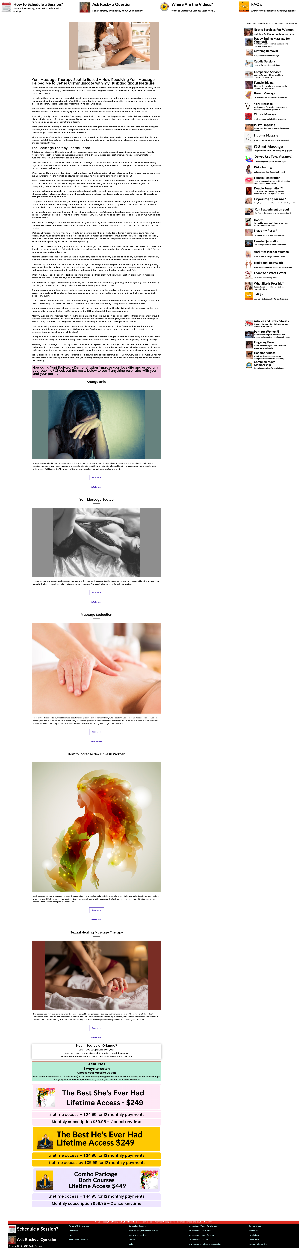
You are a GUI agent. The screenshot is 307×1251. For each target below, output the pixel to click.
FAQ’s (71, 1235)
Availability (253, 1230)
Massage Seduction (96, 614)
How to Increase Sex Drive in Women (96, 754)
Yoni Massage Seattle (97, 499)
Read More (96, 477)
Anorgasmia (96, 382)
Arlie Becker (96, 741)
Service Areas (255, 1226)
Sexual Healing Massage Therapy (96, 932)
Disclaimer (73, 1230)
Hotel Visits (254, 1235)
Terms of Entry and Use (79, 1226)
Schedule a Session (137, 1226)
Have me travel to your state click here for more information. (97, 1053)
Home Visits (254, 1240)
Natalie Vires (96, 487)
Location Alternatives (258, 1244)
